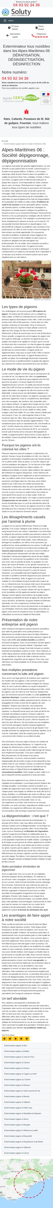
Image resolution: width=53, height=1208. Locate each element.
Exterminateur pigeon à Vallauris (17, 1102)
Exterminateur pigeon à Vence (16, 1119)
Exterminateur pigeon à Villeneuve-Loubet (21, 1130)
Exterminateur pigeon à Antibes (16, 1051)
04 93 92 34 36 (41, 37)
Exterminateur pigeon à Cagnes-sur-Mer (20, 1074)
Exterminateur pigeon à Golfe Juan (18, 1108)
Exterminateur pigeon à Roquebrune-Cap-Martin (23, 1142)
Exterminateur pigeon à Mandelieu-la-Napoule (22, 1113)
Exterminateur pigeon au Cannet (17, 1079)
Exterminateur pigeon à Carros (16, 1153)
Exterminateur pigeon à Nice (15, 1045)
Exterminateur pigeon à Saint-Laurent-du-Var (22, 1091)
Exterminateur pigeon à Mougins (17, 1125)
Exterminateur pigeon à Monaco (17, 1085)
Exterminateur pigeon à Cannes (17, 1062)
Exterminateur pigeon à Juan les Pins (19, 1057)
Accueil (5, 141)
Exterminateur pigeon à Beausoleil (18, 1136)
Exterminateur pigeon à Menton (16, 1096)
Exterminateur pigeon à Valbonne (17, 1147)
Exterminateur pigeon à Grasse (16, 1068)
